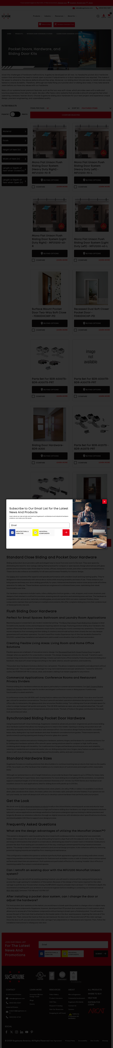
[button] (104, 501)
